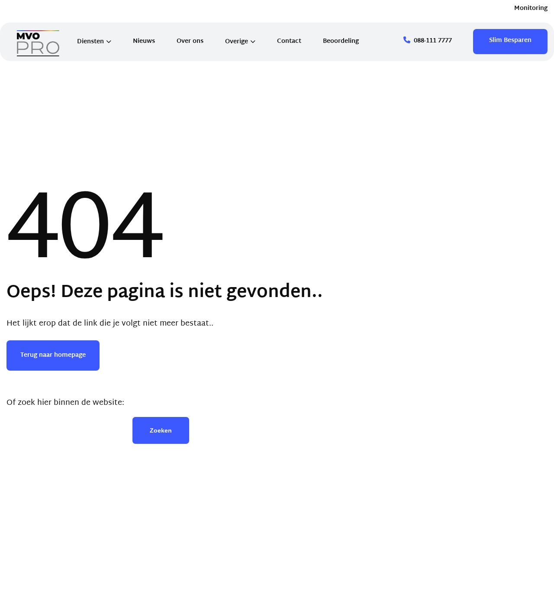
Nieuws (144, 41)
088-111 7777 (433, 41)
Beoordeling (341, 41)
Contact (289, 41)
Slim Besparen (510, 40)
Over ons (190, 41)
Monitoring (531, 8)
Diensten (90, 41)
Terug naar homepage (53, 355)
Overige (236, 41)
